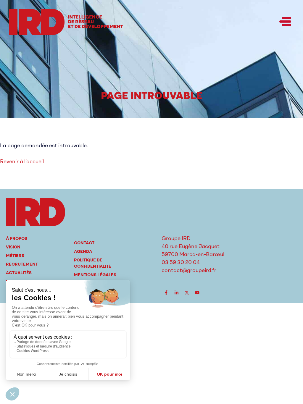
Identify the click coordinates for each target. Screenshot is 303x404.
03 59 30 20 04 (181, 262)
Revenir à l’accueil (22, 161)
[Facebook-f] (166, 292)
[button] (285, 22)
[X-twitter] (186, 292)
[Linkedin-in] (176, 292)
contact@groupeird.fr (189, 270)
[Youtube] (197, 292)
